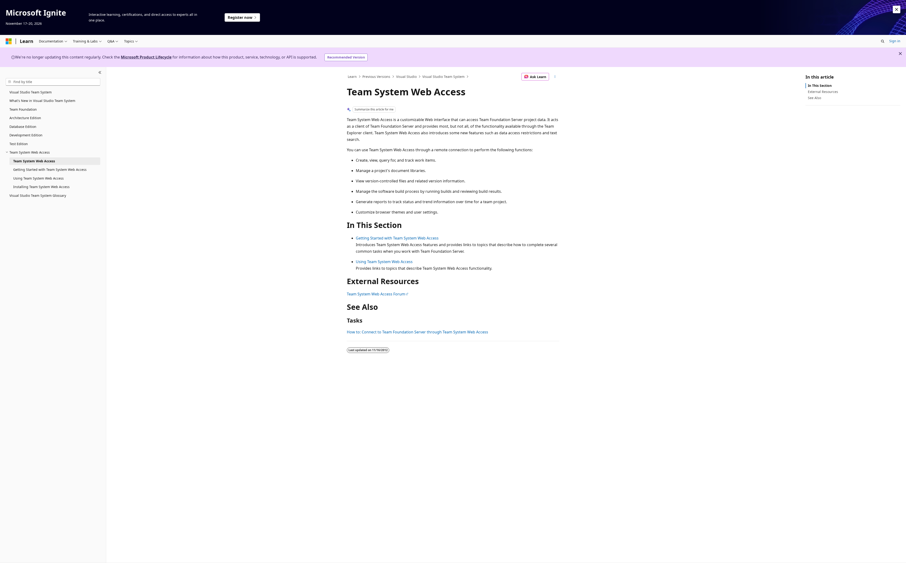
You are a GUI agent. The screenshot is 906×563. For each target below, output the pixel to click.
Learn (352, 76)
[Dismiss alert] (896, 9)
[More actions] (555, 76)
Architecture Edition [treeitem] (25, 118)
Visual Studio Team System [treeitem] (30, 92)
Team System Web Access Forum (376, 294)
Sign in (894, 41)
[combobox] (53, 82)
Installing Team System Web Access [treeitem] (41, 187)
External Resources (823, 91)
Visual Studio (406, 76)
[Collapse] (100, 72)
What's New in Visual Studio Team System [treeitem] (42, 100)
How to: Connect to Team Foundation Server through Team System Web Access (417, 332)
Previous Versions (376, 76)
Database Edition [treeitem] (22, 126)
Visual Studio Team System (443, 76)
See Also (814, 98)
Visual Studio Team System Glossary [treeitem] (37, 195)
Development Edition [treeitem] (25, 135)
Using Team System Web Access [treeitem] (38, 178)
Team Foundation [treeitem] (23, 109)
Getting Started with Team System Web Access (397, 238)
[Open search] (882, 41)
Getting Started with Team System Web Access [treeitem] (50, 169)
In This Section (820, 85)
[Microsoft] (9, 41)
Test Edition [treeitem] (18, 144)
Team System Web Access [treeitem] (34, 161)
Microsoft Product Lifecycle (146, 57)
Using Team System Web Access (384, 261)
